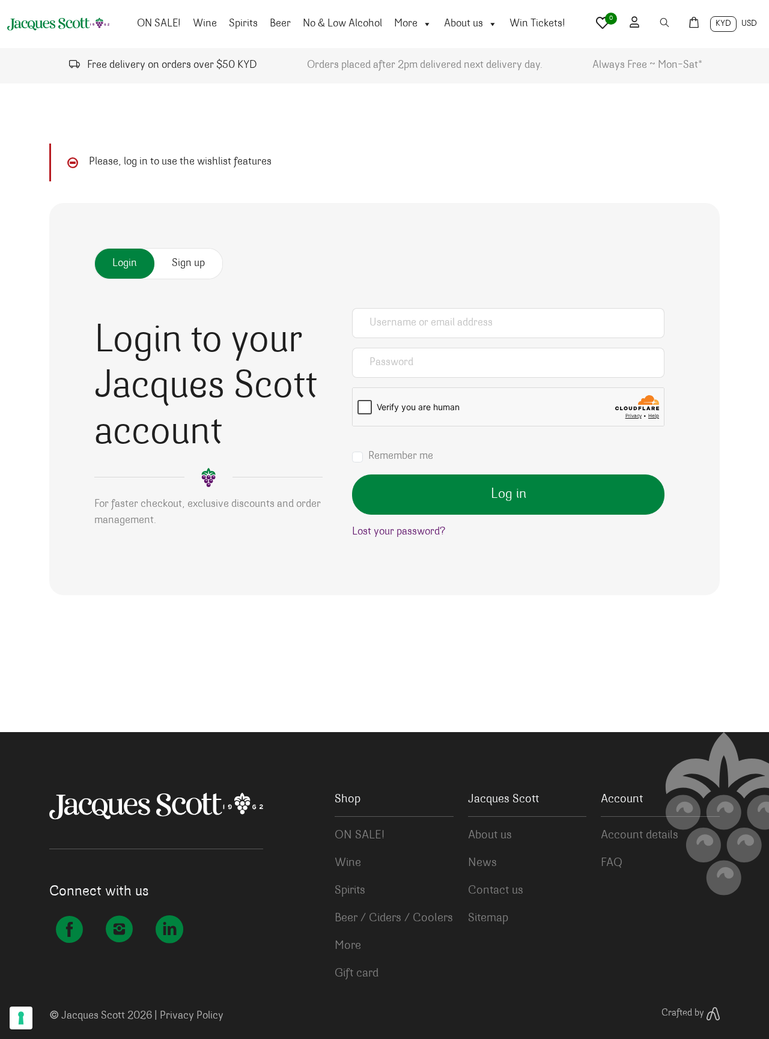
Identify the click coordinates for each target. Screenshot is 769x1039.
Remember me (400, 456)
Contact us (495, 891)
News (482, 863)
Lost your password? (398, 532)
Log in (508, 494)
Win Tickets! (537, 24)
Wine (205, 24)
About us (463, 24)
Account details (639, 835)
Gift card (356, 974)
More (406, 24)
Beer (280, 24)
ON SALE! (159, 24)
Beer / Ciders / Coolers (394, 918)
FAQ (611, 863)
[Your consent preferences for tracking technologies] (21, 1018)
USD (749, 24)
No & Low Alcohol (342, 24)
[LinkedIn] (169, 932)
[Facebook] (69, 932)
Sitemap (488, 918)
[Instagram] (119, 932)
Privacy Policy (191, 1016)
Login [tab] (124, 263)
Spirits (243, 24)
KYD (723, 24)
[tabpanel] (384, 429)
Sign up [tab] (188, 263)
